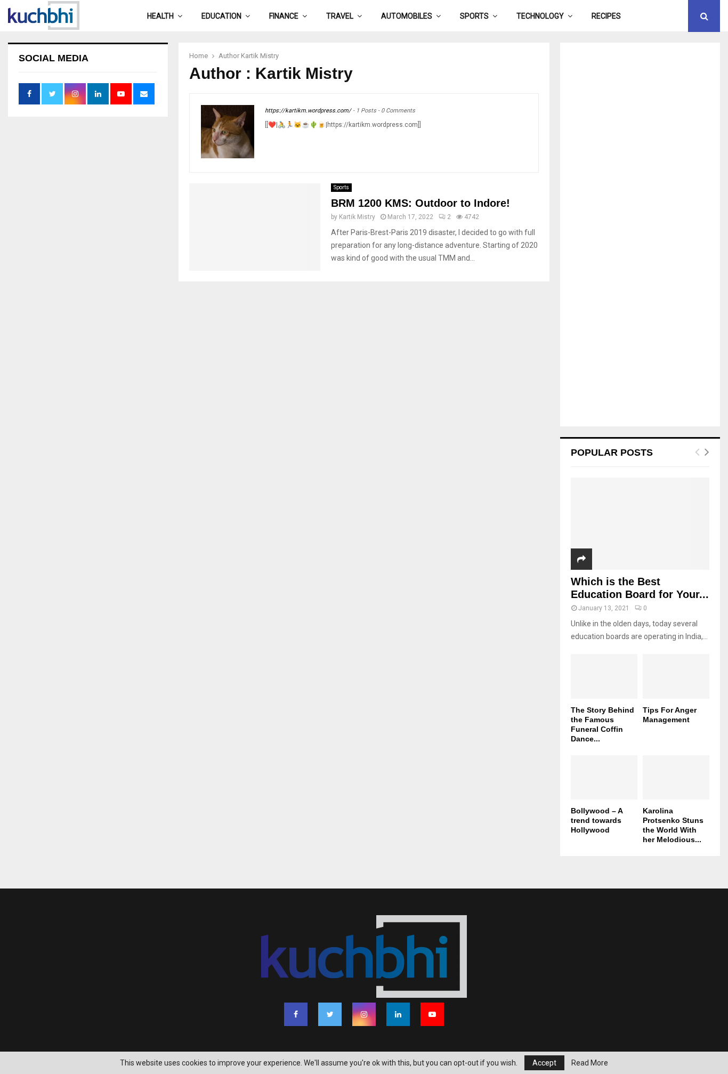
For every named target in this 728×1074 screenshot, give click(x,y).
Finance (283, 16)
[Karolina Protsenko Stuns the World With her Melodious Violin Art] (676, 777)
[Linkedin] (398, 1014)
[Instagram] (364, 1014)
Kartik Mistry (260, 56)
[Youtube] (432, 1014)
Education (221, 16)
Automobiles (406, 16)
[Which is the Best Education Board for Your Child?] (640, 524)
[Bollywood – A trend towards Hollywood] (604, 777)
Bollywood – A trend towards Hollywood (596, 820)
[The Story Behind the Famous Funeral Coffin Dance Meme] (604, 676)
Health (160, 16)
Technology (540, 16)
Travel (339, 16)
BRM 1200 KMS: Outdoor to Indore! (420, 203)
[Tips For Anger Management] (676, 676)
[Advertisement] (640, 235)
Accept (544, 1063)
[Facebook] (296, 1014)
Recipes (606, 16)
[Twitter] (330, 1014)
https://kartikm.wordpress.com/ (308, 110)
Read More (589, 1063)
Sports (474, 16)
